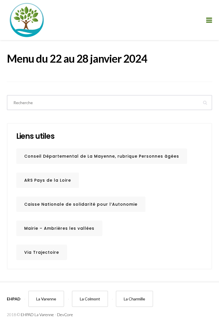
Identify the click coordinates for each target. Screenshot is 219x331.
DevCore (65, 314)
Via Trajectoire (41, 252)
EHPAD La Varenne (37, 314)
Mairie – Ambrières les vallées (59, 228)
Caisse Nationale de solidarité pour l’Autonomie (80, 204)
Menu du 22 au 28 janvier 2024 (77, 58)
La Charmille (134, 298)
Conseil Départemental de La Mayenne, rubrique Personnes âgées (101, 156)
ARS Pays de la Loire (47, 180)
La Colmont (90, 298)
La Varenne (46, 298)
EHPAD (14, 298)
